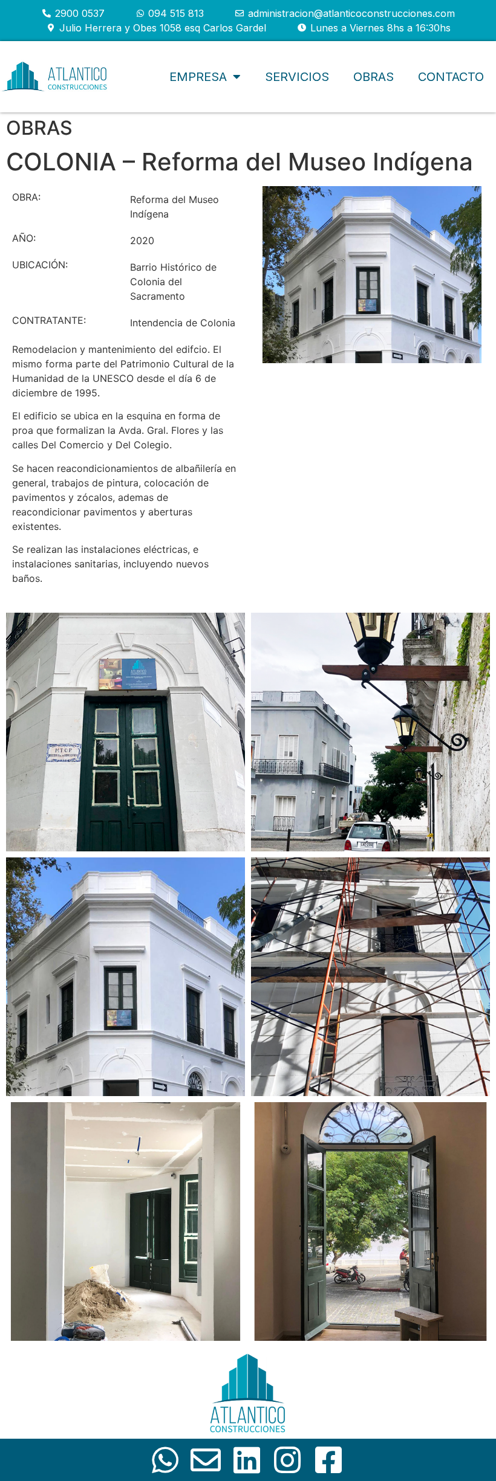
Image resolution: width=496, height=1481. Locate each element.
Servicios (297, 76)
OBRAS (39, 128)
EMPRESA (198, 76)
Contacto (451, 76)
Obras (373, 76)
